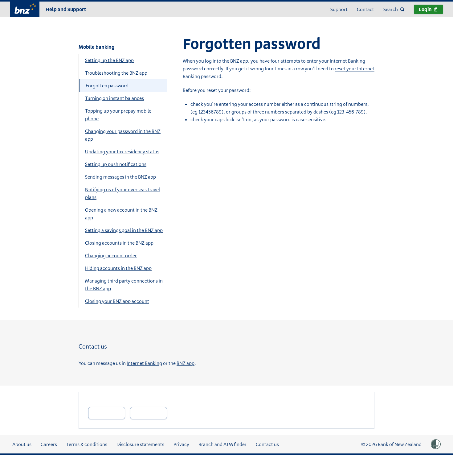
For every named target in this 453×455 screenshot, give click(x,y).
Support (339, 9)
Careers (49, 444)
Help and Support (66, 9)
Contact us (267, 444)
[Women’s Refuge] (436, 444)
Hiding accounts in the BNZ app (118, 268)
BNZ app (185, 363)
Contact (365, 9)
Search (390, 9)
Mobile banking (97, 47)
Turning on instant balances (114, 98)
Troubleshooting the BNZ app (116, 73)
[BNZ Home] (24, 8)
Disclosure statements (140, 444)
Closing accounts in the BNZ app (119, 243)
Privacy (181, 444)
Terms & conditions (86, 444)
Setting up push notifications (115, 164)
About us (21, 444)
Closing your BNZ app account (117, 301)
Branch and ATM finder (222, 444)
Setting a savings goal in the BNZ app (124, 230)
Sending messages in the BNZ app (120, 177)
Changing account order (111, 255)
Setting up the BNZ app (109, 60)
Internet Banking (144, 363)
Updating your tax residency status (122, 151)
